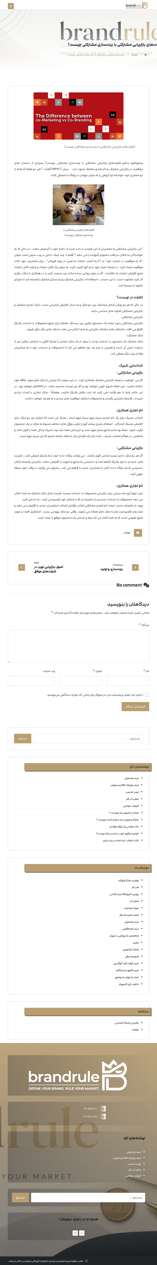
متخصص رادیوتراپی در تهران (124, 936)
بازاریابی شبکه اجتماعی (126, 1023)
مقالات (126, 532)
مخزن (136, 942)
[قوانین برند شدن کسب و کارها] (137, 5)
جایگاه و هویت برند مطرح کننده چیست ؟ (117, 819)
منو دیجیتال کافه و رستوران (125, 785)
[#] (81, 1233)
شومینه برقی (132, 956)
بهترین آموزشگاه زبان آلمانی (124, 894)
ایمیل (97, 671)
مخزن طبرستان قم (129, 915)
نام (146, 671)
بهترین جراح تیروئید (128, 880)
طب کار (135, 887)
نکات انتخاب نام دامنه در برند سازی (121, 840)
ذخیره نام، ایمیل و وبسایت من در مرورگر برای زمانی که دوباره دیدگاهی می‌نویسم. (95, 695)
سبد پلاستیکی (131, 778)
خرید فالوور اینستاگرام (127, 970)
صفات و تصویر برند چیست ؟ (124, 813)
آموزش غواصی (131, 806)
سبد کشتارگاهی (130, 929)
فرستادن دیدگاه (135, 706)
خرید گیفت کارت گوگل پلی (126, 963)
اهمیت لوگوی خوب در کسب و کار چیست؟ (117, 833)
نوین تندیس (132, 792)
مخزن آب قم (132, 799)
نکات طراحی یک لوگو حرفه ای (124, 826)
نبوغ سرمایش (131, 908)
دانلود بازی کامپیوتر (129, 984)
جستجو (22, 738)
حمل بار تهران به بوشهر (127, 977)
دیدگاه (144, 625)
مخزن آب (134, 901)
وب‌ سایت (49, 671)
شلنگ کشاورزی (131, 949)
